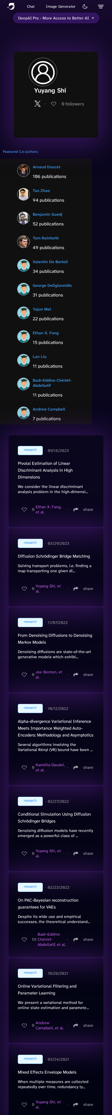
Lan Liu (40, 356)
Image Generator (61, 6)
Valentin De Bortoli (50, 261)
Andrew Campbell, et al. (50, 1025)
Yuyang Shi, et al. (48, 588)
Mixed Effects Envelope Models (47, 1072)
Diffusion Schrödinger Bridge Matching (54, 556)
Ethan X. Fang (46, 332)
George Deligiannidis (52, 285)
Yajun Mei (42, 309)
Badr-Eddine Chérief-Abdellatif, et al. (52, 939)
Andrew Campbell (49, 409)
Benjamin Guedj (47, 214)
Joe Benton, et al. (49, 674)
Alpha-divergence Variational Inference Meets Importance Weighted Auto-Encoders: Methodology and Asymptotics (55, 728)
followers (72, 104)
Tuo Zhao (41, 190)
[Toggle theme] (85, 6)
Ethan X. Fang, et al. (48, 509)
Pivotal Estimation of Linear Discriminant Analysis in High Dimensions (45, 470)
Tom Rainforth (46, 238)
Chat (31, 6)
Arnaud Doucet (46, 166)
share (88, 509)
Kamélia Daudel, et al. (50, 767)
